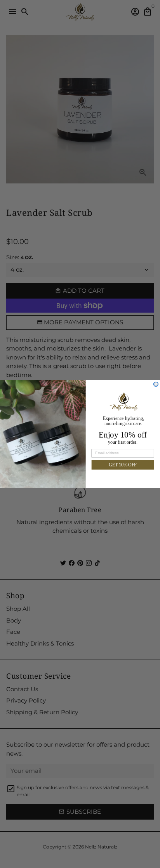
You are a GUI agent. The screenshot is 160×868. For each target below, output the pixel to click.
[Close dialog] (156, 384)
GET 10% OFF (122, 464)
